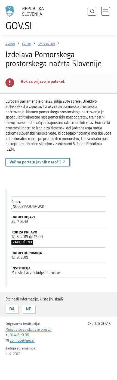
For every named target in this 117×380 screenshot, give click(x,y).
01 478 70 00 (19, 335)
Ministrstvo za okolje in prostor (28, 329)
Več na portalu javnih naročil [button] (36, 162)
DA (12, 309)
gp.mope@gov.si (22, 340)
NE (28, 309)
